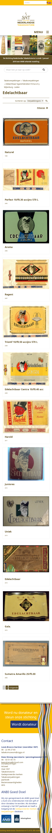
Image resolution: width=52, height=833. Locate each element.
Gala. (8, 626)
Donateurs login (35, 8)
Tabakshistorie (8, 771)
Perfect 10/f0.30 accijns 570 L (21, 199)
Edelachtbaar (12, 579)
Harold (9, 436)
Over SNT (12, 8)
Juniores (10, 484)
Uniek (8, 531)
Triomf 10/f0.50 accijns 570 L (21, 342)
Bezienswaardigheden (11, 782)
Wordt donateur (24, 724)
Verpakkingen (7, 811)
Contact (22, 8)
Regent (9, 294)
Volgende (13, 687)
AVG (3, 785)
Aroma (9, 247)
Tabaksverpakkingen (10, 777)
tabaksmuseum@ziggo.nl (13, 752)
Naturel (9, 152)
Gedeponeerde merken (12, 774)
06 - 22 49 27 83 (8, 749)
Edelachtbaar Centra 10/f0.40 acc (24, 389)
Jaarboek (5, 779)
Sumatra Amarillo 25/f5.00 (20, 674)
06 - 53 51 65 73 (8, 759)
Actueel (4, 766)
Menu (38, 32)
